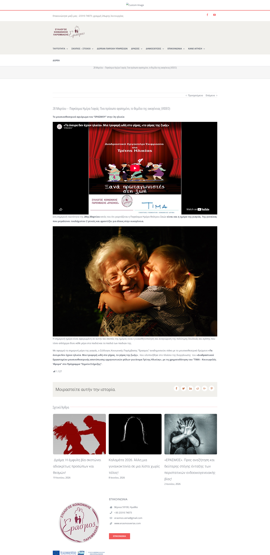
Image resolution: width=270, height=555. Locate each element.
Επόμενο (210, 95)
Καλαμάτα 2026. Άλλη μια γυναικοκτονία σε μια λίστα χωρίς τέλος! (134, 466)
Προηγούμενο (195, 95)
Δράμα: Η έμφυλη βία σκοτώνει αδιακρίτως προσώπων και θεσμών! (77, 466)
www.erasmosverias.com (127, 523)
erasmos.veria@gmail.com (128, 518)
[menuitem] (60, 48)
